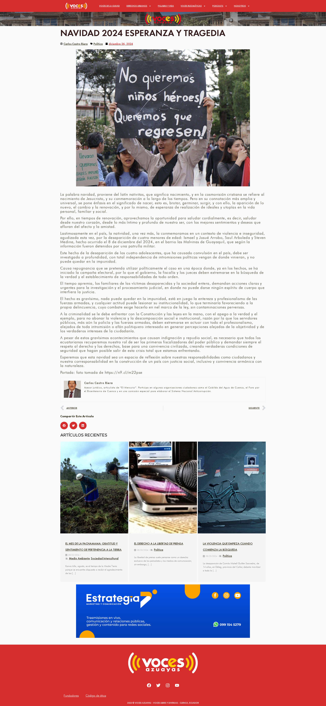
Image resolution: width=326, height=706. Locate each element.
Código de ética (96, 695)
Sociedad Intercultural (105, 558)
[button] (64, 425)
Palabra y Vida (166, 5)
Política (98, 44)
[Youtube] (177, 685)
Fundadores (71, 695)
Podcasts (217, 5)
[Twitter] (158, 685)
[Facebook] (149, 685)
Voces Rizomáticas (191, 5)
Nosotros (240, 5)
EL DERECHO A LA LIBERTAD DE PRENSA (158, 543)
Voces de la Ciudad (109, 5)
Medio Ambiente (79, 558)
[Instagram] (168, 685)
